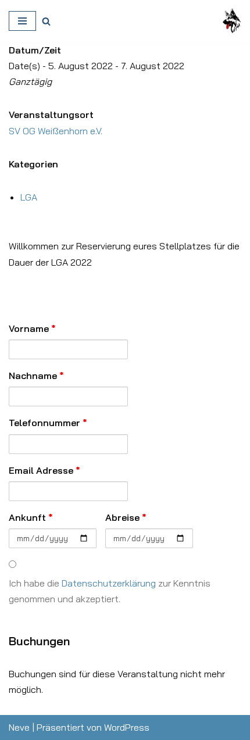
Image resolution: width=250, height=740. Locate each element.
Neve (19, 727)
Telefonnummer (48, 422)
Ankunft (31, 517)
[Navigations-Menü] (22, 21)
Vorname (32, 328)
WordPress (126, 727)
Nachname (36, 375)
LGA (28, 197)
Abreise (126, 517)
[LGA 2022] (232, 21)
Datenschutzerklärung (109, 583)
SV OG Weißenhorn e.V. (55, 131)
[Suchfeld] (46, 21)
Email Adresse (44, 470)
